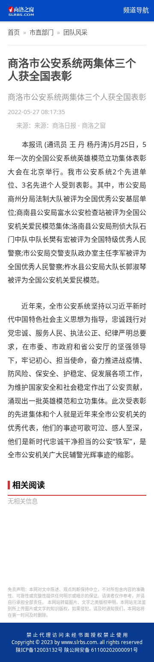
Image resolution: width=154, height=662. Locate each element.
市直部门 (41, 32)
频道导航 (136, 10)
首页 (14, 32)
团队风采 (75, 32)
